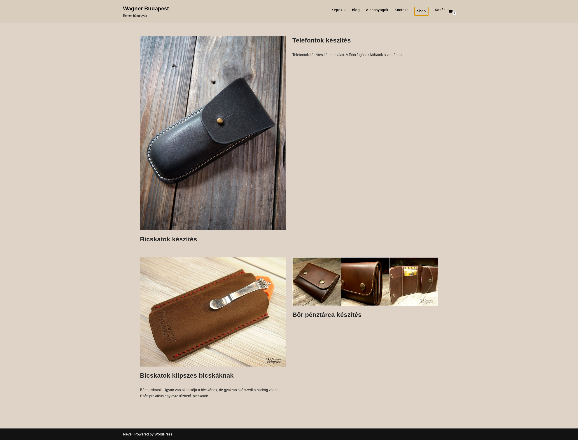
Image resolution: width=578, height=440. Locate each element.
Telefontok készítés (321, 40)
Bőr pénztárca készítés (327, 314)
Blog (356, 10)
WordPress (163, 434)
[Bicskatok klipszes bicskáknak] (213, 312)
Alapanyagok (377, 10)
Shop (421, 11)
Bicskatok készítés (168, 239)
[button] (345, 10)
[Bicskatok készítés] (213, 133)
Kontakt (401, 10)
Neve (127, 434)
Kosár (440, 10)
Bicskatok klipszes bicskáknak (187, 375)
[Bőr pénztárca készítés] (365, 281)
